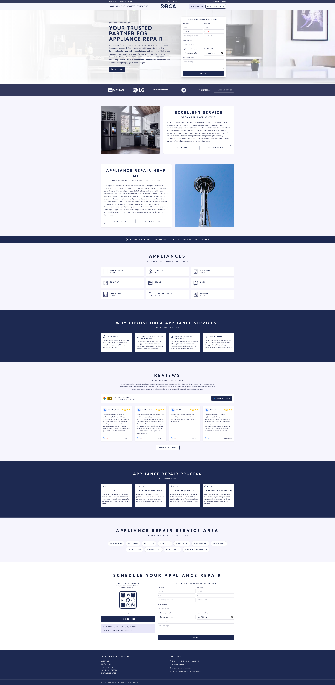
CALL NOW (118, 69)
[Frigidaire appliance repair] (163, 90)
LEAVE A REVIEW (223, 398)
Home (111, 6)
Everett (134, 544)
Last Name (207, 23)
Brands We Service (224, 90)
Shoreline (136, 549)
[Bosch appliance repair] (186, 90)
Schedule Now (217, 6)
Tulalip (166, 544)
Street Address (187, 40)
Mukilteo (220, 544)
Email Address (187, 32)
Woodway (174, 549)
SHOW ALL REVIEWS (167, 447)
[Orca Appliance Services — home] (168, 6)
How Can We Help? (188, 58)
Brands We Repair (109, 670)
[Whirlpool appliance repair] (209, 90)
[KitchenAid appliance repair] (118, 90)
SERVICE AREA (182, 148)
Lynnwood (201, 544)
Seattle (150, 544)
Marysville (154, 549)
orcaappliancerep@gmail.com (181, 668)
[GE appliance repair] (141, 90)
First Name (186, 23)
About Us (120, 6)
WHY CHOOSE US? (215, 148)
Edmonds (117, 544)
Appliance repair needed (190, 49)
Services (131, 6)
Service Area (107, 667)
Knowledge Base (108, 673)
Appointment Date (209, 49)
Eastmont (183, 544)
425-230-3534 (198, 6)
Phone (206, 32)
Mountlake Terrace (197, 549)
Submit (203, 73)
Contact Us (142, 6)
